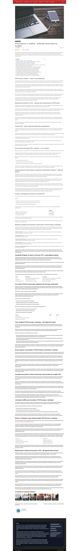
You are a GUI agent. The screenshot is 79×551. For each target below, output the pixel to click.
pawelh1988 (18, 47)
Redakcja (41, 1)
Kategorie (35, 1)
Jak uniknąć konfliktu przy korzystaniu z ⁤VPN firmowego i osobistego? (27, 73)
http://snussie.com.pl (24, 510)
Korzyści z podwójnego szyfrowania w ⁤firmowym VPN (24, 65)
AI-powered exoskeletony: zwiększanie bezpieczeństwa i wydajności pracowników (26, 504)
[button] (63, 1)
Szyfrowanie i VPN (41, 535)
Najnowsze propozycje (61, 550)
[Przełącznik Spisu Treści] (44, 59)
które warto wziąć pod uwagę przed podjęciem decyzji (24, 421)
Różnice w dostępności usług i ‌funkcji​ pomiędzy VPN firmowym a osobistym (28, 74)
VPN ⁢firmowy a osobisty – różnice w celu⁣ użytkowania (24, 60)
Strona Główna (19, 1)
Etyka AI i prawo (29, 537)
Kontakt (52, 1)
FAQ (31, 1)
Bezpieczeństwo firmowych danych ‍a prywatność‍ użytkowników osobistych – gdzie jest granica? (30, 64)
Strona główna (17, 4)
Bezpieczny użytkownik (22, 4)
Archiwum (26, 1)
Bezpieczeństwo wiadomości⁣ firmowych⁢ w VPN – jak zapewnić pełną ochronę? (28, 75)
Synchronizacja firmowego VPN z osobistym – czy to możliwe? (25, 63)
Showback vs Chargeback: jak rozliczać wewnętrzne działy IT (54, 503)
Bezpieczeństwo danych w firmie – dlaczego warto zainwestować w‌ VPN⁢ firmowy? (28, 61)
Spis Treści (46, 1)
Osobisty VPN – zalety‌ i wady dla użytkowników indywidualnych (25, 62)
